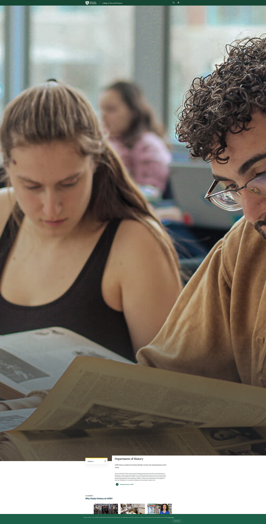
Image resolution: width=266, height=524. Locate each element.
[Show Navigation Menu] (178, 2)
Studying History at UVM (126, 484)
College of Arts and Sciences (112, 3)
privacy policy (170, 517)
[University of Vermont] (48, 4)
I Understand (177, 520)
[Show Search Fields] (173, 2)
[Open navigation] (105, 461)
